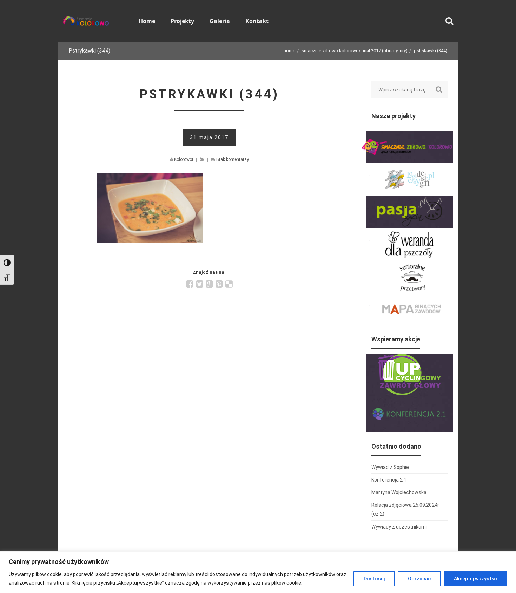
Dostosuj (374, 578)
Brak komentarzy (232, 159)
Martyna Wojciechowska (398, 492)
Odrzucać (419, 578)
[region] (258, 572)
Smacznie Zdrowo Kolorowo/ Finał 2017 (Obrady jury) (355, 50)
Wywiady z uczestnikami (399, 527)
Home (289, 50)
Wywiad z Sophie (390, 467)
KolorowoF (184, 159)
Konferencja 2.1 (388, 480)
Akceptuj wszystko (475, 578)
